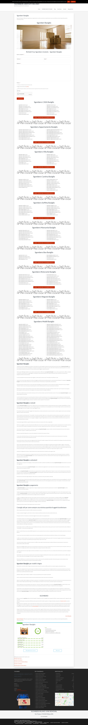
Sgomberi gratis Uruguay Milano (40, 673)
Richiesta (19, 63)
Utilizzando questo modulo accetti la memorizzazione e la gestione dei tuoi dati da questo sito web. (33, 88)
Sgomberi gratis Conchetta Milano (20, 665)
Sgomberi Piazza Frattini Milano (40, 699)
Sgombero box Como (18, 658)
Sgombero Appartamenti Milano (55, 722)
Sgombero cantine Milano (19, 723)
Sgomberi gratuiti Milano (38, 722)
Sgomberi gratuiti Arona (39, 677)
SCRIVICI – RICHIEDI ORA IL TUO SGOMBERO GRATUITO (44, 117)
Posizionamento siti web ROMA (27, 721)
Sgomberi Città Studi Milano (40, 707)
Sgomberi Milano (46, 722)
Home (15, 722)
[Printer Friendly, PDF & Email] (19, 623)
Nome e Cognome (20, 54)
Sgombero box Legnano (39, 683)
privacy (27, 86)
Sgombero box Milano (65, 722)
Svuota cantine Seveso (39, 696)
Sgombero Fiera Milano (18, 660)
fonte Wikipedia (68, 616)
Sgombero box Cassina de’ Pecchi (41, 676)
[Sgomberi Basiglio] (24, 631)
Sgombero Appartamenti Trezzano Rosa (42, 682)
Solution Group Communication (37, 721)
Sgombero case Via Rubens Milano (41, 704)
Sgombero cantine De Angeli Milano (41, 686)
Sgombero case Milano (28, 723)
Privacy (18, 82)
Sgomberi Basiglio (20, 618)
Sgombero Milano (36, 723)
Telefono (19, 58)
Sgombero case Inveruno (39, 694)
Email (45, 58)
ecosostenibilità (35, 606)
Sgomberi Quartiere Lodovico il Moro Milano (42, 687)
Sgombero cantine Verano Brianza (41, 679)
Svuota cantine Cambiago (39, 693)
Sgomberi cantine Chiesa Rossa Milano (41, 700)
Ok (68, 1)
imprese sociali (63, 601)
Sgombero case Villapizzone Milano (41, 706)
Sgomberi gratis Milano (29, 722)
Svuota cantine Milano (43, 723)
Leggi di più (73, 1)
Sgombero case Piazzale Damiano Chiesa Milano (43, 703)
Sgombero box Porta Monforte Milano (21, 661)
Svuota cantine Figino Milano (40, 689)
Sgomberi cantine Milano (21, 722)
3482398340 (19, 689)
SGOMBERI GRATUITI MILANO (26, 4)
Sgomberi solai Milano (18, 663)
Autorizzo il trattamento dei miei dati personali (25, 84)
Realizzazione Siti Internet (18, 721)
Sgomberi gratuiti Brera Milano (40, 680)
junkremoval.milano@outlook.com (21, 690)
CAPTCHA (18, 90)
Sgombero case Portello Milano (40, 697)
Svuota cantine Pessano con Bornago (41, 690)
